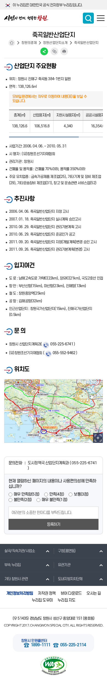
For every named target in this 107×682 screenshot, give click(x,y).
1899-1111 (40, 645)
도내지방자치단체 (70, 579)
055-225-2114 (73, 645)
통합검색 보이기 (88, 18)
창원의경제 (29, 43)
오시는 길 (93, 593)
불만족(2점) (23, 499)
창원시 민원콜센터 (34, 640)
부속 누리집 (12, 565)
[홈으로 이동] (26, 18)
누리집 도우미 (42, 600)
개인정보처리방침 (19, 593)
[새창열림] (53, 665)
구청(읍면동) (66, 551)
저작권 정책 (46, 593)
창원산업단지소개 (55, 43)
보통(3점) (81, 494)
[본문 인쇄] (64, 51)
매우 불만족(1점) (54, 499)
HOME (12, 43)
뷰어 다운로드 (71, 593)
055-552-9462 (64, 353)
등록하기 (53, 524)
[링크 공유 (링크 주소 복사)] (54, 51)
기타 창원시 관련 (16, 579)
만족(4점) (56, 494)
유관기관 (64, 565)
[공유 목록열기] (44, 51)
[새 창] (98, 438)
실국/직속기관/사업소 (19, 551)
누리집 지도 (66, 600)
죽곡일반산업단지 (86, 43)
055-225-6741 (61, 344)
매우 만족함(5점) (26, 494)
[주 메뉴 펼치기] (100, 18)
